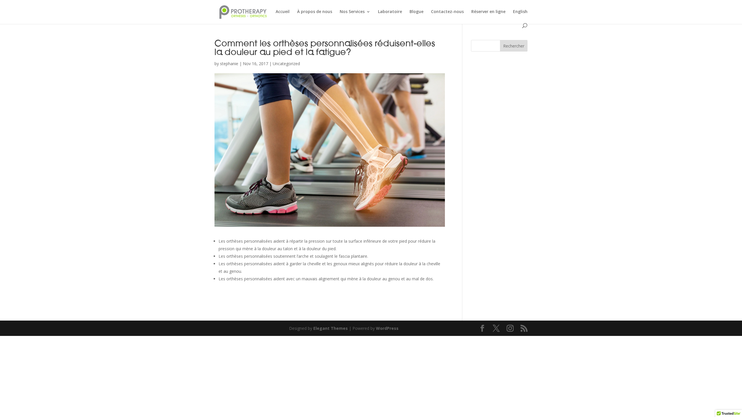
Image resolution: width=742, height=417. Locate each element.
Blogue (416, 12)
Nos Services (352, 12)
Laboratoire (390, 12)
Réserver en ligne (488, 12)
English (520, 12)
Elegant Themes (330, 328)
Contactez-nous (447, 12)
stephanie (229, 63)
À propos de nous (314, 12)
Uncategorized (286, 63)
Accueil (283, 12)
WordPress (387, 328)
